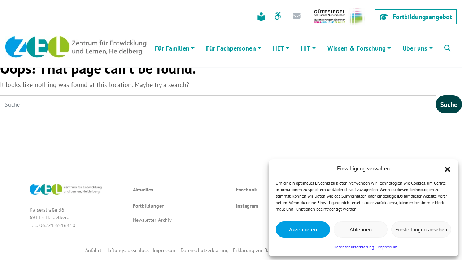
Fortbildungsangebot (421, 17)
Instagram (247, 205)
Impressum (387, 247)
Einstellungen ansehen (421, 229)
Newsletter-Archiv (152, 219)
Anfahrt (93, 250)
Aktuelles (143, 189)
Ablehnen (361, 229)
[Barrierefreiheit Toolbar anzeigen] (277, 16)
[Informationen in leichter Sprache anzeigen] (261, 16)
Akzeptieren (303, 229)
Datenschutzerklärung (354, 247)
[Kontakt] (297, 16)
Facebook (246, 189)
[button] (447, 168)
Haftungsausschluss (127, 250)
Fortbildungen (149, 205)
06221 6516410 (57, 225)
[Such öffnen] (448, 47)
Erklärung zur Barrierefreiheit (265, 250)
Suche (448, 104)
